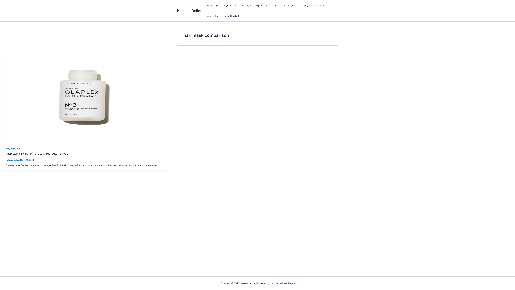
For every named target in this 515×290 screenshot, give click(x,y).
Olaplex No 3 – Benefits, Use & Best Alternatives (37, 153)
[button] (278, 5)
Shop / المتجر (290, 5)
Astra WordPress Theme (282, 283)
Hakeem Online (189, 11)
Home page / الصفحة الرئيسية (221, 5)
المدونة (318, 5)
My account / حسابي (266, 5)
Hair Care (15, 148)
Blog (305, 5)
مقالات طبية (212, 16)
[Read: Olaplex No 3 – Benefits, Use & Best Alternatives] (86, 96)
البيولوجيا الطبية (232, 16)
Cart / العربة (246, 5)
